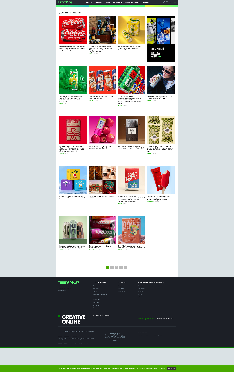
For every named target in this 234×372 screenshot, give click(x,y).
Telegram (141, 291)
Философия (117, 2)
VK (139, 297)
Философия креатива (100, 294)
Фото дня (96, 302)
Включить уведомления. (146, 319)
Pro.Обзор (98, 2)
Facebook (141, 286)
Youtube (140, 294)
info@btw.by (62, 290)
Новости (89, 2)
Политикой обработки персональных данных (151, 369)
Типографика (116, 6)
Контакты (168, 5)
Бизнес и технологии (132, 2)
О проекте (156, 5)
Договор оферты (142, 332)
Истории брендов (127, 6)
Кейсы (108, 2)
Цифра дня (96, 305)
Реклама (162, 5)
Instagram (141, 289)
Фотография (106, 6)
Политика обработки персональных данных (150, 335)
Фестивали (147, 2)
